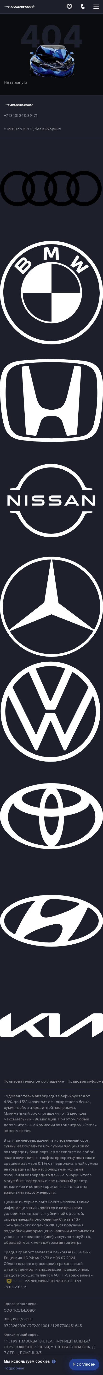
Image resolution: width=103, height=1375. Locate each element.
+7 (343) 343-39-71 (21, 116)
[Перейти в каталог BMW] (51, 343)
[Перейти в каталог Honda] (51, 448)
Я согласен (84, 1364)
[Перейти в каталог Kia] (51, 1077)
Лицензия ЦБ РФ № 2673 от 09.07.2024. (40, 1258)
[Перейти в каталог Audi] (51, 238)
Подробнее (14, 1368)
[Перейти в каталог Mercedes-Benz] (51, 656)
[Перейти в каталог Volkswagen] (51, 761)
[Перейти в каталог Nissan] (51, 550)
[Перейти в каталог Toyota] (51, 866)
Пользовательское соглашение (34, 1081)
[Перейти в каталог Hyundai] (51, 971)
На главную (15, 82)
